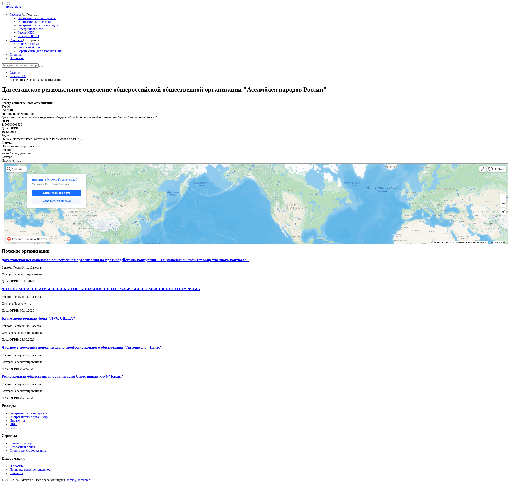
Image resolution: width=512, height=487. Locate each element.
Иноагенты (17, 420)
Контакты (16, 473)
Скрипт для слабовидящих (28, 450)
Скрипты (16, 54)
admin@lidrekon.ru (79, 480)
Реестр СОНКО (28, 36)
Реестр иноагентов (30, 29)
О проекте (17, 58)
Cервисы (16, 40)
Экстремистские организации (38, 25)
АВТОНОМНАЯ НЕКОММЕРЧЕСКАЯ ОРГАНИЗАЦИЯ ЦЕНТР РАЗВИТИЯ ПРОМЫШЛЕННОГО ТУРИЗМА (101, 289)
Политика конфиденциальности (31, 469)
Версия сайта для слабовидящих (40, 51)
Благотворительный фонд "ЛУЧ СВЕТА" (38, 318)
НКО (13, 424)
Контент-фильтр (29, 43)
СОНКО (15, 428)
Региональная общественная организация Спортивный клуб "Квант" (63, 376)
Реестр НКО (26, 32)
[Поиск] (41, 66)
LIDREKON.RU (13, 7)
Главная (15, 72)
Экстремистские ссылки (34, 21)
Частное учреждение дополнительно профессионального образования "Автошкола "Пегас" (82, 347)
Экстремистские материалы (37, 18)
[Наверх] (3, 484)
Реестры (16, 14)
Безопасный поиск (30, 47)
